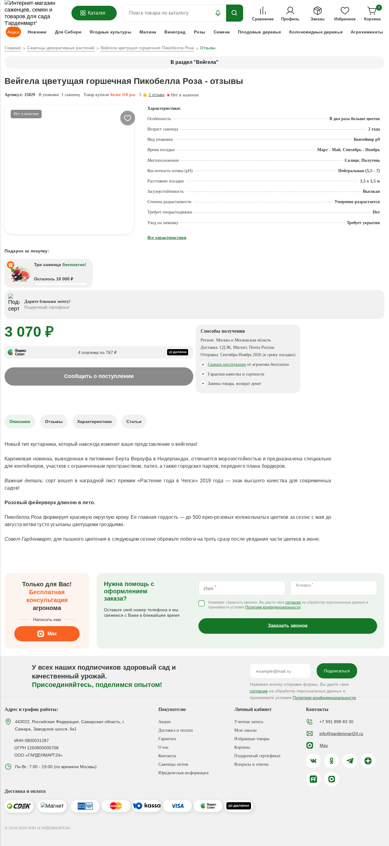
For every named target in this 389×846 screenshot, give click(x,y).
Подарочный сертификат (257, 756)
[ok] (331, 761)
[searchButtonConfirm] (234, 13)
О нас (163, 747)
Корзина (242, 747)
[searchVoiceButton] (218, 13)
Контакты (167, 756)
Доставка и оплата (175, 730)
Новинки (37, 31)
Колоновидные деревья (316, 31)
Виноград (174, 31)
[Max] (331, 779)
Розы (199, 31)
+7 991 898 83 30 (336, 721)
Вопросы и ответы (251, 764)
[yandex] (368, 761)
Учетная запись (248, 721)
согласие (293, 603)
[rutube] (313, 779)
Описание (19, 421)
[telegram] (350, 761)
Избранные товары (251, 739)
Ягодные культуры (110, 31)
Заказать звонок (288, 625)
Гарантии (167, 739)
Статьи (134, 421)
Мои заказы (245, 730)
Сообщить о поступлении (99, 376)
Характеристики (94, 421)
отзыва (156, 94)
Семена (222, 31)
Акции (164, 721)
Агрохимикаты (367, 31)
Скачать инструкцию (227, 364)
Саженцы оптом (173, 764)
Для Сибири (68, 31)
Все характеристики (166, 237)
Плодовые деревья (259, 31)
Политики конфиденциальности (273, 607)
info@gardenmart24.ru (341, 733)
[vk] (313, 761)
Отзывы (54, 421)
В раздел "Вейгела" (194, 62)
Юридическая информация (183, 773)
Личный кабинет (253, 709)
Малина (147, 31)
